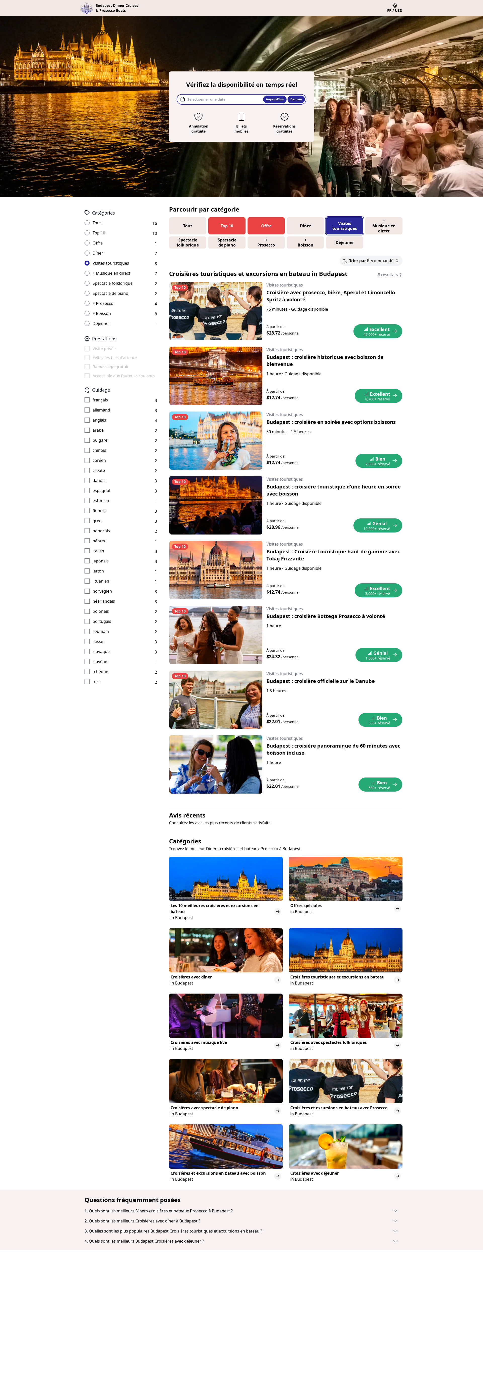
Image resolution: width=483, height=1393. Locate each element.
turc (96, 681)
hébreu (99, 541)
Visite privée (104, 348)
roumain (101, 631)
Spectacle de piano (110, 293)
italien (98, 551)
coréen (99, 460)
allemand (101, 410)
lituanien (101, 581)
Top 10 (99, 233)
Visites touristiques (111, 263)
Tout (97, 223)
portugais (102, 621)
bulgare (100, 440)
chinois (99, 450)
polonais (101, 611)
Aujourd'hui (275, 99)
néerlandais (104, 601)
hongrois (101, 531)
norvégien (102, 591)
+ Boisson (102, 313)
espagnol (101, 490)
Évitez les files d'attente (115, 357)
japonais (101, 561)
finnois (99, 510)
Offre (98, 243)
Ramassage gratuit (111, 367)
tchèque (100, 671)
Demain (296, 99)
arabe (98, 430)
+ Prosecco (103, 303)
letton (98, 571)
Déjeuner (101, 323)
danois (99, 480)
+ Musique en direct (111, 273)
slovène (100, 661)
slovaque (101, 651)
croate (99, 470)
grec (97, 520)
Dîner (98, 253)
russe (98, 641)
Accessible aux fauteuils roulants (124, 376)
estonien (101, 500)
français (100, 400)
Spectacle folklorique (113, 283)
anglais (99, 420)
